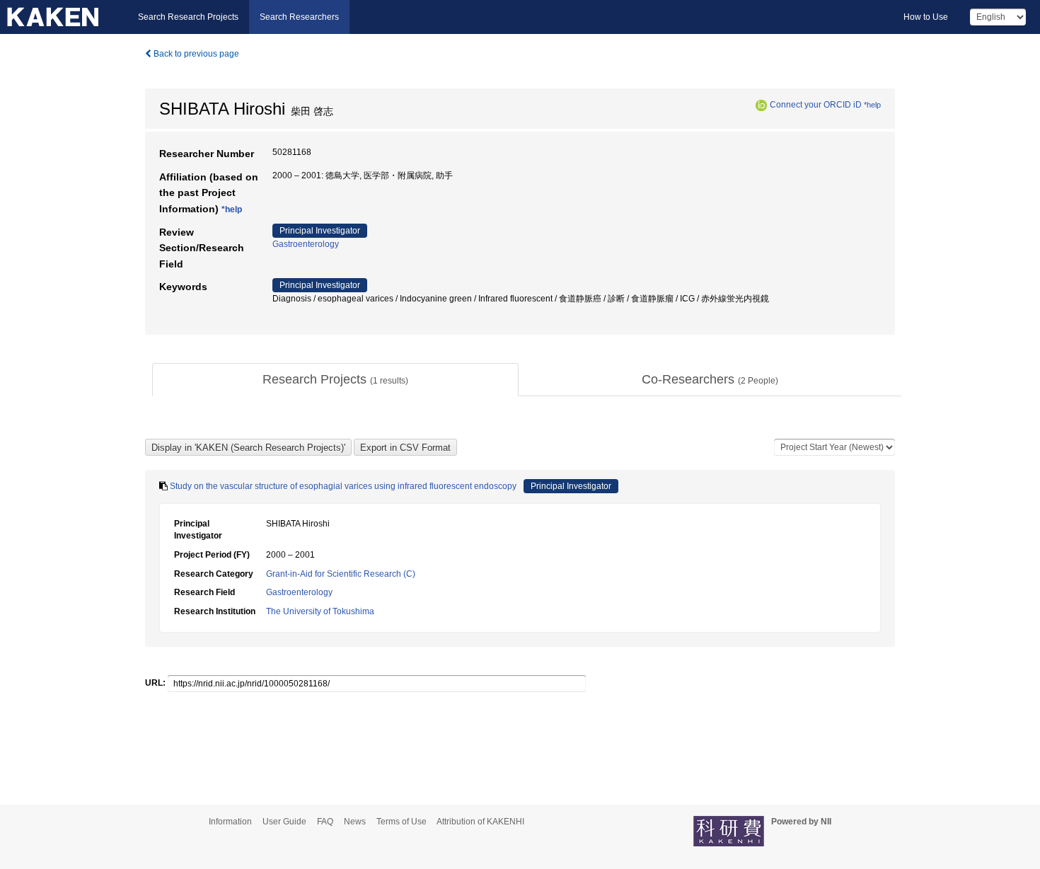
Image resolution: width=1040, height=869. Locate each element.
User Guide (284, 822)
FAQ (325, 822)
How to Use (925, 17)
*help (872, 104)
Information (230, 822)
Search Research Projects (188, 17)
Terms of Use (401, 822)
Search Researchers (299, 17)
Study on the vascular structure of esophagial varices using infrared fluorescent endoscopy (343, 486)
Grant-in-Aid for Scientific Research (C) (340, 574)
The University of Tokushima (320, 611)
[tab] (335, 380)
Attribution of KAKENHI (480, 822)
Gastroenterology (305, 244)
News (355, 822)
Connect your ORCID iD (816, 105)
